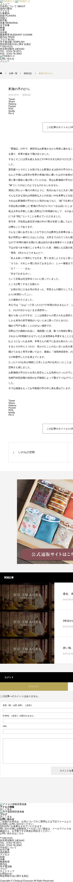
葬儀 (2, 27)
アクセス (5, 11)
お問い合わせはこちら (12, 833)
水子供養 (5, 25)
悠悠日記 (27, 95)
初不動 (3, 20)
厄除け (3, 18)
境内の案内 (6, 8)
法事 (2, 30)
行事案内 (5, 13)
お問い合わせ (7, 58)
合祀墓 (3, 32)
